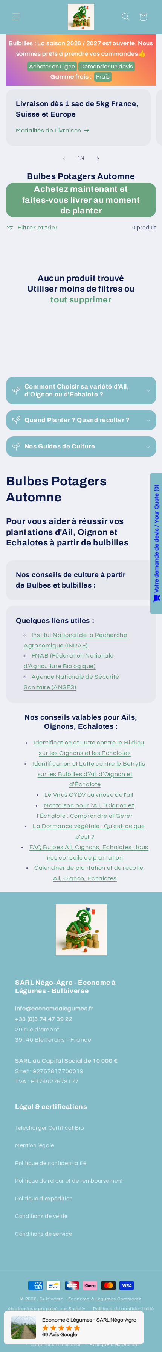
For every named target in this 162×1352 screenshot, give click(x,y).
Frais (103, 77)
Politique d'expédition (44, 1199)
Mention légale (34, 1145)
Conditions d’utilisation (57, 1345)
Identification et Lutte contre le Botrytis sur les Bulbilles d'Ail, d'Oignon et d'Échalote (88, 774)
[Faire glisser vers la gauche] (64, 158)
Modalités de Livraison (48, 131)
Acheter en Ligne (52, 67)
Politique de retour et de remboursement (69, 1181)
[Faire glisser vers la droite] (98, 158)
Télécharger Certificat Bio (49, 1128)
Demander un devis (106, 67)
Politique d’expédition (114, 1345)
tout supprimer (80, 299)
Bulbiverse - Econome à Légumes (78, 1299)
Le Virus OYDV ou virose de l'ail (88, 795)
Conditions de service (43, 1234)
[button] (15, 17)
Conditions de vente (41, 1216)
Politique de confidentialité (51, 1163)
